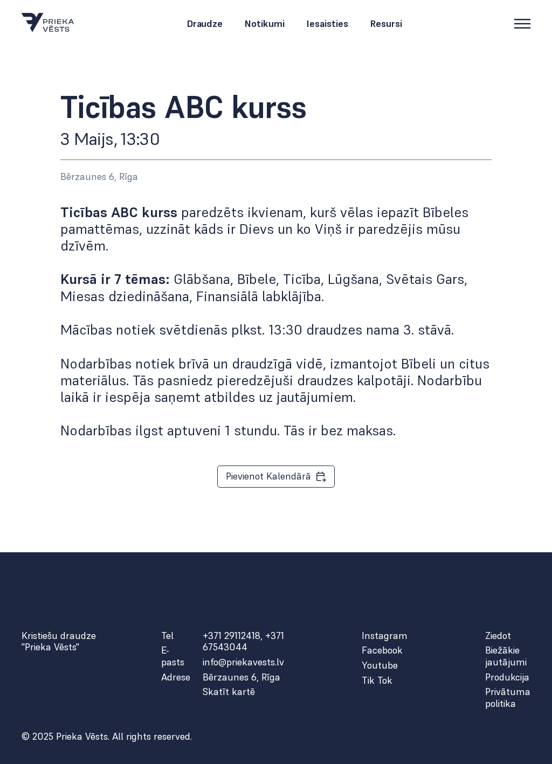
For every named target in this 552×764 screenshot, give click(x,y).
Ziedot (498, 636)
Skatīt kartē (229, 692)
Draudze (205, 24)
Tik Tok (377, 680)
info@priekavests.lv (243, 662)
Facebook (382, 650)
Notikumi (264, 24)
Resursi (386, 24)
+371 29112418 (231, 635)
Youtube (380, 665)
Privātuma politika (507, 697)
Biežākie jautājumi (506, 656)
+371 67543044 (243, 641)
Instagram (385, 636)
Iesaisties (327, 24)
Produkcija (507, 677)
